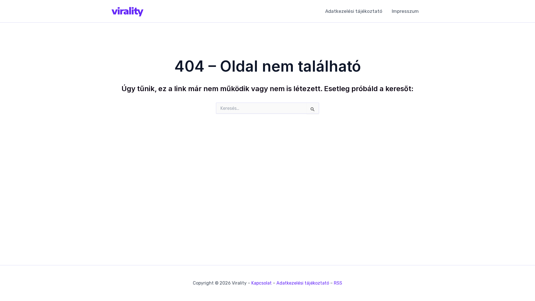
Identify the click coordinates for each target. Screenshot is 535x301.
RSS (338, 283)
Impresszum (405, 11)
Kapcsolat (261, 283)
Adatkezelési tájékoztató (353, 11)
